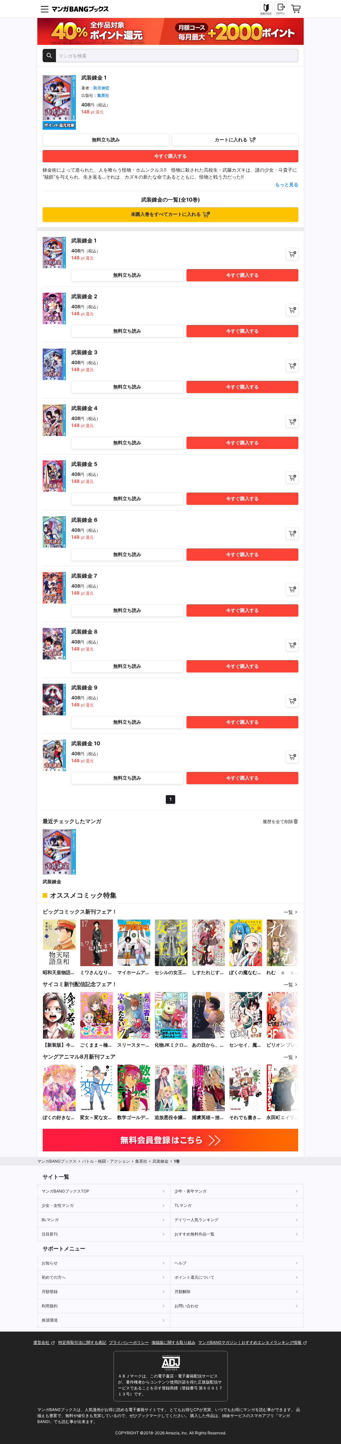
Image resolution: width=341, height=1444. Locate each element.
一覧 (288, 912)
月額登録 (50, 1291)
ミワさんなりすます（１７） (96, 972)
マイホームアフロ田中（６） (133, 972)
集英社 (103, 95)
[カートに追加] (292, 254)
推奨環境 (50, 1320)
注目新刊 (50, 1233)
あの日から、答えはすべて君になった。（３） (208, 1045)
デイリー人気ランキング (196, 1219)
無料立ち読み (106, 139)
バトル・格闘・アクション (106, 1161)
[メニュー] (44, 9)
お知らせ (50, 1262)
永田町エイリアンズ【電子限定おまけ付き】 (282, 1117)
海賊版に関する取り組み (173, 1342)
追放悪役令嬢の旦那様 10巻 (171, 1117)
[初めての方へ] (266, 9)
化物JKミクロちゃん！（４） (171, 1045)
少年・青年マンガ (190, 1191)
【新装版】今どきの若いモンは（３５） (59, 1045)
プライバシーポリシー (129, 1342)
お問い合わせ (186, 1305)
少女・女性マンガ (58, 1205)
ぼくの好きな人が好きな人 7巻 (59, 1117)
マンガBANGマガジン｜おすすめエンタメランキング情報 (250, 1342)
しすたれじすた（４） (208, 972)
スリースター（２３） (131, 1045)
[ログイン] (280, 9)
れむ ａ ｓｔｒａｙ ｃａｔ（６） (282, 972)
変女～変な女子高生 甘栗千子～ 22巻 (96, 1117)
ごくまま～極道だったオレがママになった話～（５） (96, 1045)
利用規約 (50, 1305)
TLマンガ (182, 1205)
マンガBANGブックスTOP (65, 1191)
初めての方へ (54, 1277)
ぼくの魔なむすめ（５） (245, 972)
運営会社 (41, 1342)
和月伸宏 (101, 87)
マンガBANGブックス (57, 1161)
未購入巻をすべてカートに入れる (166, 214)
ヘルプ (180, 1262)
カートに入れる (231, 139)
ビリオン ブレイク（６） (280, 1045)
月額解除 (182, 1291)
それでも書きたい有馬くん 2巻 (245, 1117)
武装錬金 (52, 881)
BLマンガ (50, 1219)
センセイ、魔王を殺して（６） (245, 1045)
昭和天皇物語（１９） (57, 972)
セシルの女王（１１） (168, 972)
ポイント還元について (194, 1277)
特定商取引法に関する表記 (82, 1342)
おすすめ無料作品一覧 (194, 1233)
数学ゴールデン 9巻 (134, 1117)
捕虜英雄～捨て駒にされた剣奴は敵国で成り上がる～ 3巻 (208, 1117)
